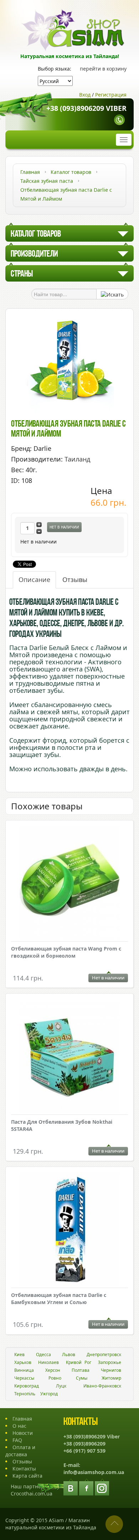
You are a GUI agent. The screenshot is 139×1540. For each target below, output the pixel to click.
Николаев (48, 1362)
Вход (85, 94)
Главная (22, 1418)
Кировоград (26, 1386)
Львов (68, 1354)
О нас (19, 1425)
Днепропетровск (104, 1354)
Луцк (61, 1386)
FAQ (17, 1440)
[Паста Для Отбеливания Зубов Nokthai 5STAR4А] (69, 1057)
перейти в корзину (103, 68)
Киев (19, 1354)
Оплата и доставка (20, 1451)
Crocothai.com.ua (31, 1493)
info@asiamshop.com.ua (93, 1472)
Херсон (52, 1370)
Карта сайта (27, 1475)
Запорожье (109, 1362)
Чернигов (111, 1370)
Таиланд (77, 459)
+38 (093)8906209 (84, 1443)
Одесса (43, 1354)
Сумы (81, 1378)
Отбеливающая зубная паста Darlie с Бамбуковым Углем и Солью (58, 1298)
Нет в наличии (64, 527)
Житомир (111, 1378)
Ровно (54, 1378)
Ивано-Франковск (102, 1386)
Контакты (24, 1468)
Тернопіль (24, 1394)
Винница (24, 1370)
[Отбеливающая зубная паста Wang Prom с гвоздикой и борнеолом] (69, 884)
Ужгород (49, 1394)
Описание (34, 579)
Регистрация (111, 94)
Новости (22, 1433)
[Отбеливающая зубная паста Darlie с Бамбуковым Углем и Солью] (69, 1230)
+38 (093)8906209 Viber (86, 108)
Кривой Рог (78, 1362)
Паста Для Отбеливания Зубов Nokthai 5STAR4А (61, 1125)
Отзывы (74, 579)
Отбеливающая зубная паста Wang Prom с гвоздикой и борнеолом (66, 952)
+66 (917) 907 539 (84, 1450)
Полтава (80, 1370)
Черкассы (24, 1378)
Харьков (22, 1362)
